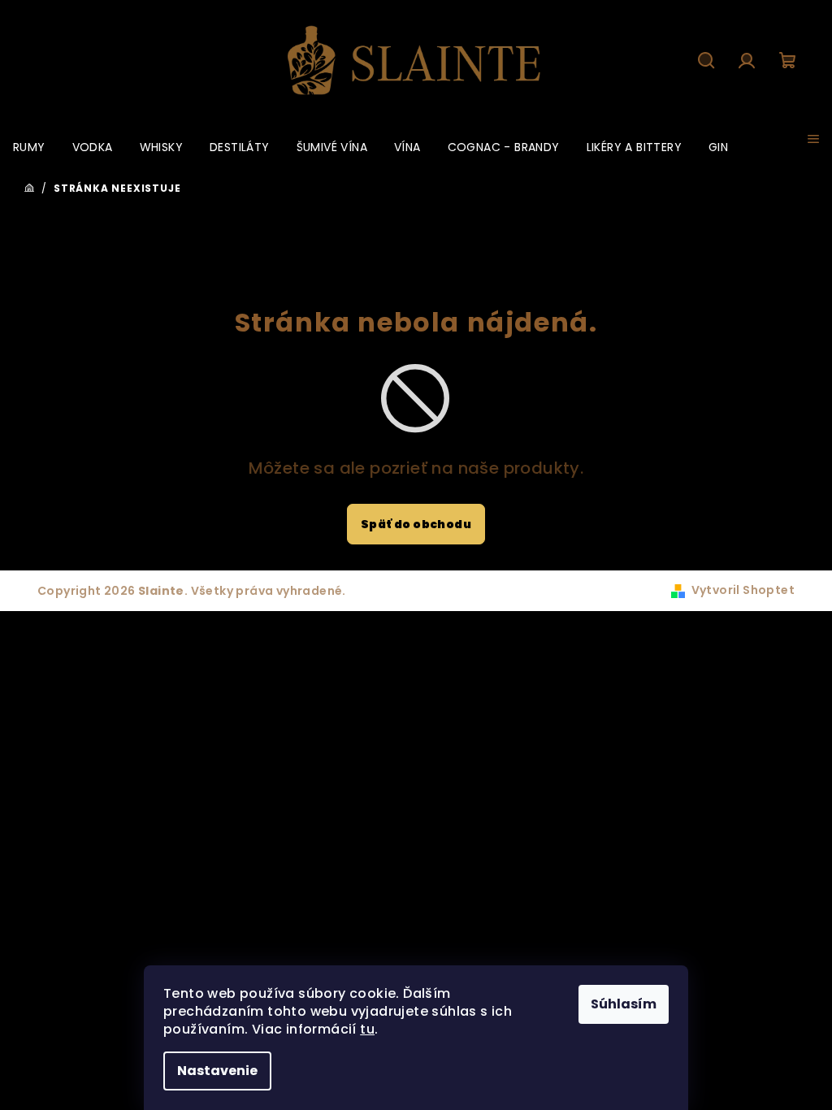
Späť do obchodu (416, 524)
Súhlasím (623, 1004)
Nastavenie (217, 1070)
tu (367, 1029)
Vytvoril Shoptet (743, 590)
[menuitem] (29, 147)
